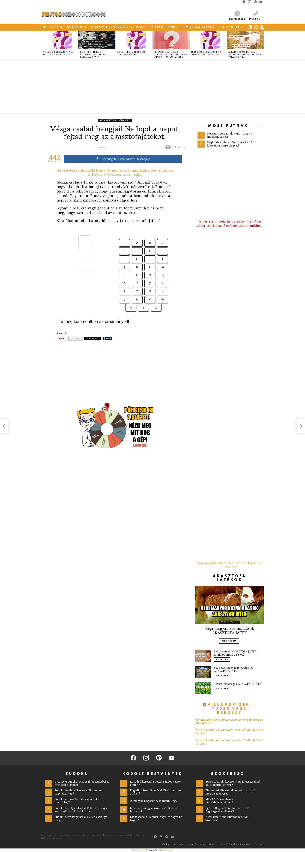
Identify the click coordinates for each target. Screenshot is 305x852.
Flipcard (139, 27)
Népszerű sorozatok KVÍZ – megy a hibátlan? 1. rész (207, 53)
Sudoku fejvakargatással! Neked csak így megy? (81, 818)
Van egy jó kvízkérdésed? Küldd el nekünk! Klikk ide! (229, 565)
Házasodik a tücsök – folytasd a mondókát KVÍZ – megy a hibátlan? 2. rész (170, 54)
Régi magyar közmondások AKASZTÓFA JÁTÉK (229, 630)
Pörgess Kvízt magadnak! (192, 27)
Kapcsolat (230, 27)
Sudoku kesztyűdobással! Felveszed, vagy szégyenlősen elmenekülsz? (81, 809)
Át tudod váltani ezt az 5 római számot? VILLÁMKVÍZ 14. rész (229, 732)
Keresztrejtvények (108, 27)
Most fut (255, 18)
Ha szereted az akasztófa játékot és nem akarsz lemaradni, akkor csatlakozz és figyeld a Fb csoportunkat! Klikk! (114, 172)
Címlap (166, 844)
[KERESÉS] (256, 27)
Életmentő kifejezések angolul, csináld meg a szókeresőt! (230, 792)
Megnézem (229, 641)
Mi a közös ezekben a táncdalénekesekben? (219, 801)
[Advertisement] (147, 87)
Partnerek (258, 844)
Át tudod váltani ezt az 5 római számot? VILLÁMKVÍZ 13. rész (229, 742)
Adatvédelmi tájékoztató (201, 844)
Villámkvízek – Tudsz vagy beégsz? (232, 709)
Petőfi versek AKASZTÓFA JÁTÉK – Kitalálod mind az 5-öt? (236, 653)
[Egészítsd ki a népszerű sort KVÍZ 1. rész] (133, 40)
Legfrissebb (237, 18)
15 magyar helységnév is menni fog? (153, 800)
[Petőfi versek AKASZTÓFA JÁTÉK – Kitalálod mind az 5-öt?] (203, 656)
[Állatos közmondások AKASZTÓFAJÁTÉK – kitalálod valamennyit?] (245, 40)
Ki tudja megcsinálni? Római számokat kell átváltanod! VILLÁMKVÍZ (229, 722)
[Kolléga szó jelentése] (301, 426)
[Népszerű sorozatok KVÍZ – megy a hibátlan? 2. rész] (59, 40)
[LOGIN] (262, 27)
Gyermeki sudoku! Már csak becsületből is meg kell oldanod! (82, 783)
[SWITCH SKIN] (250, 27)
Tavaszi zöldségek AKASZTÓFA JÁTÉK (238, 684)
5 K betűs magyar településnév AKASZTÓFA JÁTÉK (233, 669)
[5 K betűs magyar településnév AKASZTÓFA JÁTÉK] (203, 672)
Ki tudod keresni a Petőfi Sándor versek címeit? (155, 783)
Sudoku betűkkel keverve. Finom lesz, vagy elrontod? (79, 792)
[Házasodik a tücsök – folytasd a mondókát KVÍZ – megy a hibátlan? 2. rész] (171, 40)
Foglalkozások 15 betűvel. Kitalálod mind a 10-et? (156, 792)
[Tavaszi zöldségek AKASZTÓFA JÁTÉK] (203, 688)
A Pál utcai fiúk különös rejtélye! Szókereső (226, 818)
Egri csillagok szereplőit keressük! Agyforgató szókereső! (227, 809)
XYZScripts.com (166, 850)
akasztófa (77, 27)
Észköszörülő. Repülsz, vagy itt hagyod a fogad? (156, 818)
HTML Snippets (138, 850)
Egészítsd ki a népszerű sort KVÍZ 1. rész (131, 53)
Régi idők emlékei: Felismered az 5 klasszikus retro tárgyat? (96, 54)
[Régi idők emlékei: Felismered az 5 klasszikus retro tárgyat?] (96, 40)
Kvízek (56, 27)
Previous (43, 45)
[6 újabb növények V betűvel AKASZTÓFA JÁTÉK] (4, 426)
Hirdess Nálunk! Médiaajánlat (234, 844)
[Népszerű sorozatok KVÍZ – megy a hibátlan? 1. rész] (208, 40)
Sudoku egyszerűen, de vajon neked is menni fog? (79, 801)
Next (262, 45)
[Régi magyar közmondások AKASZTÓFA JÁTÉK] (229, 605)
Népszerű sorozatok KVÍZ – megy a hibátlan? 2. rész (58, 53)
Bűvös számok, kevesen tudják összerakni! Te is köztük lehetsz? (232, 783)
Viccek (157, 27)
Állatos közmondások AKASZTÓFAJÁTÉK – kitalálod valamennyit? (244, 54)
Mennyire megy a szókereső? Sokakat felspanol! (154, 809)
